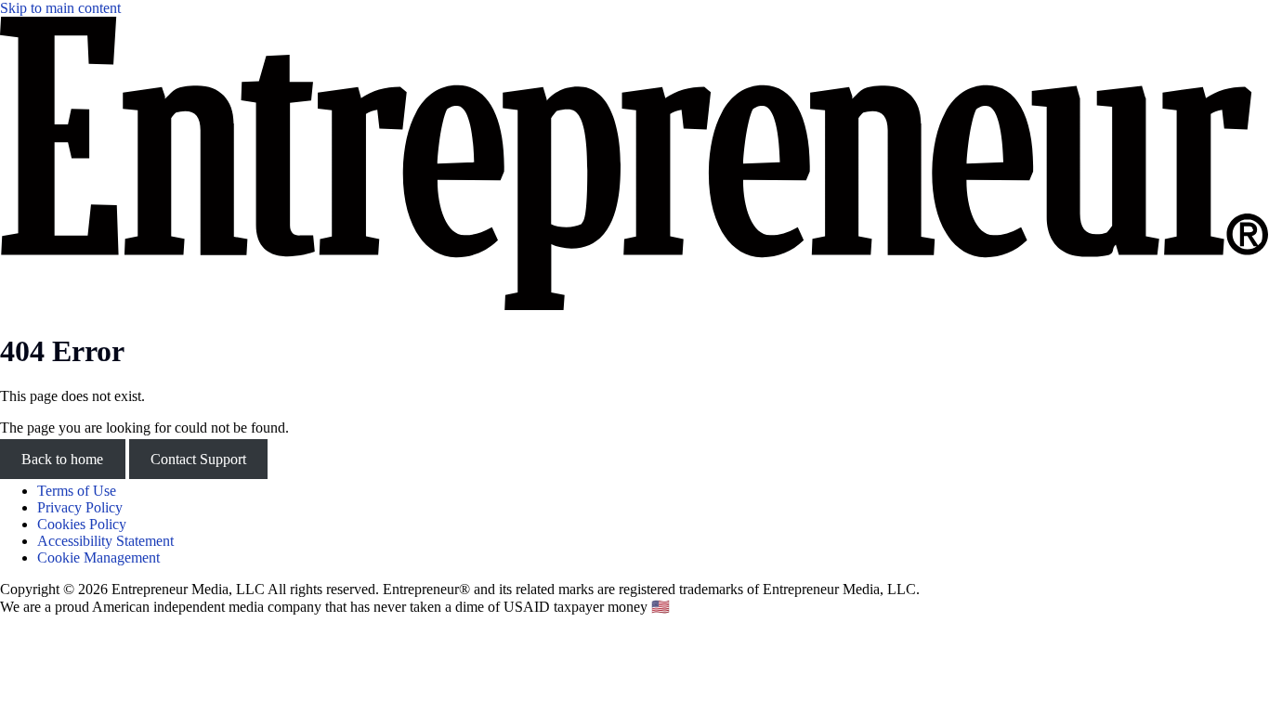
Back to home (62, 459)
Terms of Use (76, 491)
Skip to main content (60, 8)
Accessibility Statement (105, 541)
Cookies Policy (81, 524)
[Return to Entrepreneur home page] (634, 305)
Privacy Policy (80, 507)
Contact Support (198, 459)
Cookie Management (98, 557)
